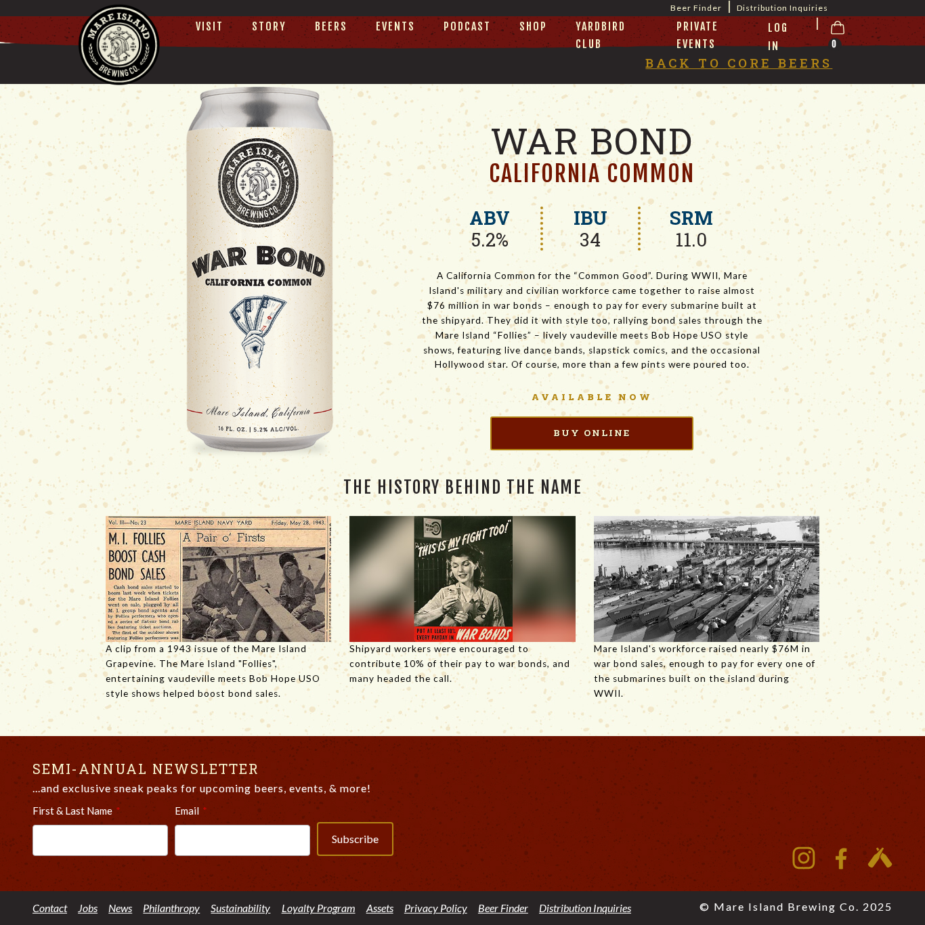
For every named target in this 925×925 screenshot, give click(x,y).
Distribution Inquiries (782, 8)
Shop (533, 26)
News (120, 907)
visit (209, 26)
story (269, 26)
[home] (119, 61)
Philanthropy (171, 907)
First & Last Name (72, 810)
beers (331, 26)
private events (697, 35)
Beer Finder (503, 907)
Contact (50, 907)
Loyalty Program (319, 907)
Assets (379, 907)
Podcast (467, 26)
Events (395, 26)
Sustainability (240, 907)
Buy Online (591, 433)
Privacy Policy (435, 907)
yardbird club (601, 35)
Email (187, 810)
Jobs (88, 907)
